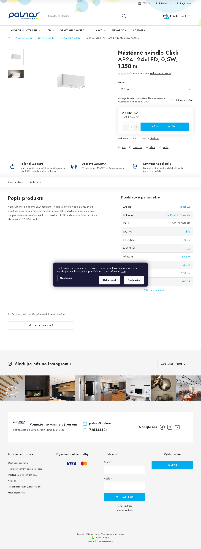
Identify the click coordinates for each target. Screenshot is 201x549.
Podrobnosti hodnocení (160, 73)
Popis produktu (15, 182)
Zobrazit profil (173, 363)
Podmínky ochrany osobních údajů (25, 468)
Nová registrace (124, 505)
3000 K (186, 281)
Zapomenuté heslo (124, 510)
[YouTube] (177, 427)
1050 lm (186, 265)
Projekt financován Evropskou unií (24, 486)
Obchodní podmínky (18, 462)
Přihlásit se (124, 497)
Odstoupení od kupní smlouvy (22, 474)
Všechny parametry (155, 290)
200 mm (185, 273)
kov (189, 248)
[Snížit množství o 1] (126, 127)
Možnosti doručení (184, 100)
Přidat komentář (41, 325)
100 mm (186, 240)
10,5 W (186, 256)
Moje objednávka (16, 492)
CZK (144, 3)
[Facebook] (162, 427)
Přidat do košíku (165, 126)
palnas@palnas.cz (102, 423)
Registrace (185, 3)
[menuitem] (25, 30)
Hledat (124, 16)
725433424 (98, 430)
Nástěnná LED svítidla (178, 215)
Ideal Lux (154, 138)
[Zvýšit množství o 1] (136, 127)
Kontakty (12, 480)
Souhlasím (134, 280)
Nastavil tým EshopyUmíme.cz (100, 541)
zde (123, 271)
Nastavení (66, 278)
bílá (188, 231)
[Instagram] (169, 427)
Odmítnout (109, 280)
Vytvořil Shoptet (102, 537)
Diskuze (34, 182)
